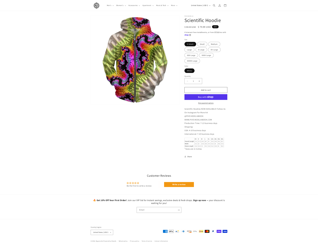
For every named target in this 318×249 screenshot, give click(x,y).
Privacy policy (134, 241)
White (189, 71)
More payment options (206, 103)
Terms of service (147, 241)
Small (202, 44)
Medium (214, 44)
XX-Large (214, 50)
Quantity (187, 76)
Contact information (161, 241)
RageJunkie (99, 241)
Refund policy (123, 241)
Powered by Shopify (109, 241)
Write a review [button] (178, 184)
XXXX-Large (206, 55)
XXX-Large (191, 55)
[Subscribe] (178, 210)
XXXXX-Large (192, 61)
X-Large (201, 50)
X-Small (190, 44)
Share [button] (189, 156)
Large (189, 50)
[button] (110, 5)
